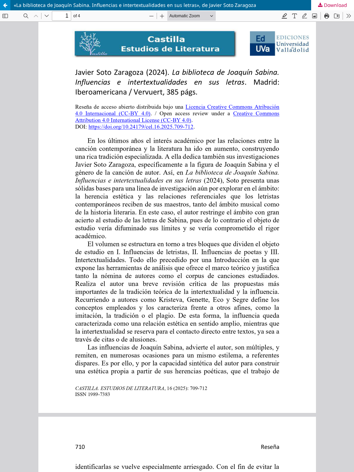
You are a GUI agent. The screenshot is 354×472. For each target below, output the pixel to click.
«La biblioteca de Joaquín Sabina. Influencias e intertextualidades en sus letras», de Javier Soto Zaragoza (135, 5)
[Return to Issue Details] (5, 5)
